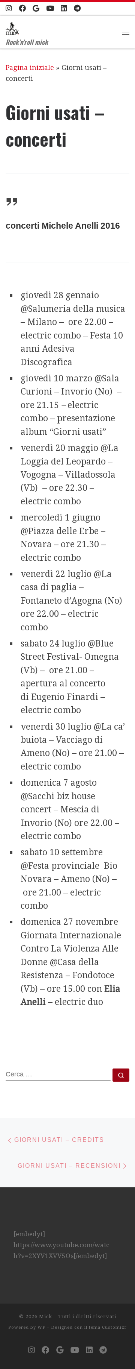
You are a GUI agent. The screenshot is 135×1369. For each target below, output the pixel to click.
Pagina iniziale (30, 67)
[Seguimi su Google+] (36, 8)
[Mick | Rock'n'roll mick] (12, 27)
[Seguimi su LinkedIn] (64, 8)
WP (41, 1327)
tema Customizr (108, 1327)
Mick (45, 1316)
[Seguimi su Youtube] (50, 8)
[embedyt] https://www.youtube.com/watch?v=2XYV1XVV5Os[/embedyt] (62, 1244)
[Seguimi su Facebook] (22, 8)
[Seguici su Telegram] (77, 8)
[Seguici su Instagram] (9, 8)
